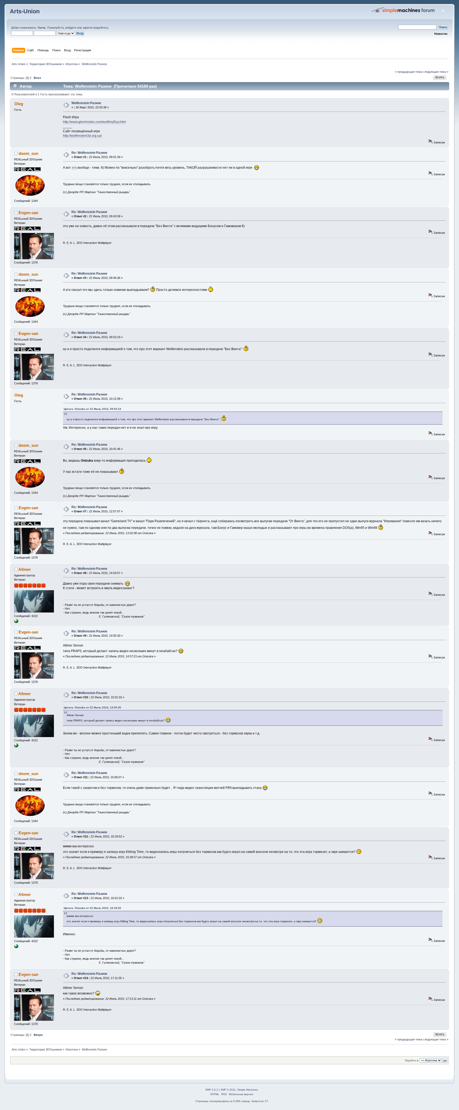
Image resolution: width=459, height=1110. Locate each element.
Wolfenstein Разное (86, 103)
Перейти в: (412, 1060)
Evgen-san (28, 212)
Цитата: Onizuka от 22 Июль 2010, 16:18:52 (92, 908)
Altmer (24, 569)
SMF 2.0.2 (211, 1089)
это (74, 167)
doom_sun (28, 153)
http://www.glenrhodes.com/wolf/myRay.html (94, 122)
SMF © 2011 (228, 1089)
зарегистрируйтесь (95, 27)
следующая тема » (435, 71)
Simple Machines (247, 1089)
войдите (70, 27)
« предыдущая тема (408, 71)
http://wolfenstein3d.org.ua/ (82, 136)
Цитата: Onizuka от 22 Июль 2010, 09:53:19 (92, 408)
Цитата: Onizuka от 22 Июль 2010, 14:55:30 (92, 707)
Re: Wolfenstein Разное (89, 153)
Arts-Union (25, 11)
